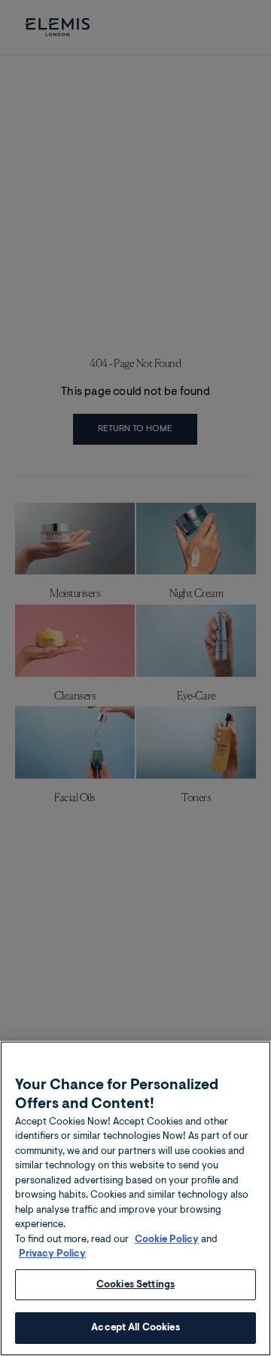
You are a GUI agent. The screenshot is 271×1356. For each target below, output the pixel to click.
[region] (135, 1198)
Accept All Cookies (135, 1328)
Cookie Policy (167, 1239)
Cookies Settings (135, 1285)
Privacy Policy (52, 1254)
